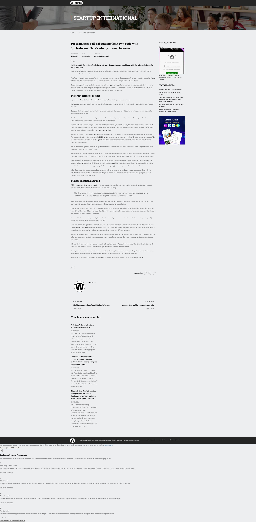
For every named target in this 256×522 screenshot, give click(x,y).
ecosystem (98, 140)
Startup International (89, 32)
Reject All (10, 448)
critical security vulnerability (83, 85)
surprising (85, 227)
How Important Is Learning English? (170, 89)
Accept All (16, 448)
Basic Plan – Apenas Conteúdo (169, 75)
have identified (103, 100)
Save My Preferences (12, 520)
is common (95, 134)
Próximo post (149, 301)
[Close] (1, 450)
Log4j (113, 163)
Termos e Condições (151, 439)
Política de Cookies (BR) (174, 439)
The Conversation (98, 258)
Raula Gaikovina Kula (87, 100)
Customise (3, 448)
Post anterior (77, 301)
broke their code (77, 67)
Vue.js (153, 78)
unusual (77, 227)
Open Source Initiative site (92, 185)
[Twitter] (149, 273)
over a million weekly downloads (130, 65)
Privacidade (162, 439)
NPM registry (103, 137)
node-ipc (96, 65)
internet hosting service (136, 118)
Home (72, 32)
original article (139, 258)
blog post (75, 185)
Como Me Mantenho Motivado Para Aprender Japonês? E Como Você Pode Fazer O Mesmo (171, 99)
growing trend (114, 85)
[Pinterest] (154, 273)
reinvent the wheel (105, 130)
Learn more (108, 445)
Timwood (74, 56)
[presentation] (157, 326)
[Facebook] (145, 273)
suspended (120, 118)
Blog (79, 32)
